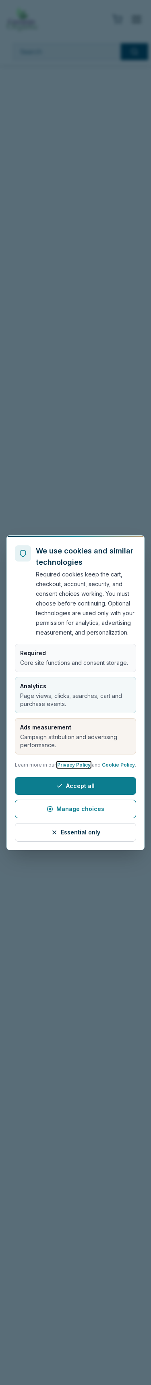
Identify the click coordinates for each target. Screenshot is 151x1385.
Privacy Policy (74, 765)
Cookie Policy (118, 765)
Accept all (80, 785)
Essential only (80, 832)
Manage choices (80, 808)
